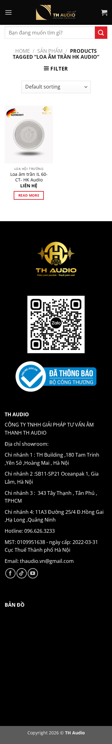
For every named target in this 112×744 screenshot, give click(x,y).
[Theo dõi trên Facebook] (10, 573)
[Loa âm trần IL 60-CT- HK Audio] (29, 134)
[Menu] (8, 12)
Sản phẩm (50, 51)
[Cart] (104, 12)
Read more (28, 195)
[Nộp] (101, 32)
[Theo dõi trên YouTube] (33, 573)
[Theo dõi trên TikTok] (21, 573)
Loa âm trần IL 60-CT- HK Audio (29, 176)
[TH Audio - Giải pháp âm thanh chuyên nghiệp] (56, 12)
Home (22, 51)
